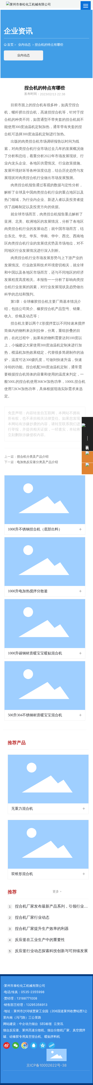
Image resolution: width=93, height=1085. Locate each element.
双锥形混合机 (22, 874)
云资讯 (58, 1024)
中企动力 (25, 1024)
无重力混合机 (22, 808)
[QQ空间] (42, 1045)
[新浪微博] (6, 1045)
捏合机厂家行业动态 (32, 917)
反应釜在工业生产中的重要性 (40, 940)
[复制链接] (51, 1045)
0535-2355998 (32, 992)
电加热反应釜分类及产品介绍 (37, 462)
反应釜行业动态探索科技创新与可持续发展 (51, 951)
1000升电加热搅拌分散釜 (28, 591)
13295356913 (36, 1005)
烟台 (35, 1024)
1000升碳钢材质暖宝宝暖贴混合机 (35, 653)
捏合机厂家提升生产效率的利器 (42, 928)
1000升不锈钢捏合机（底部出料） (35, 529)
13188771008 (27, 998)
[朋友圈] (24, 1045)
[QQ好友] (33, 1045)
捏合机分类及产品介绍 (33, 456)
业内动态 (24, 44)
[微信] (15, 1045)
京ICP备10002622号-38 (46, 1065)
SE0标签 (46, 1024)
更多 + (57, 891)
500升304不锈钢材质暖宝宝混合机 (35, 715)
